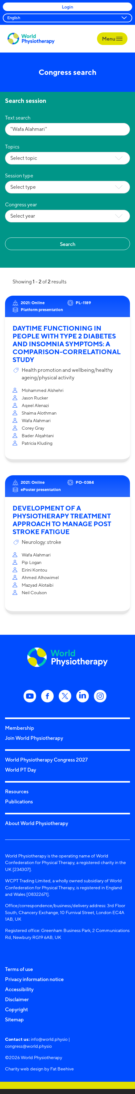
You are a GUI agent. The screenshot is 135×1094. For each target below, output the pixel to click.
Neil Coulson (34, 592)
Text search (17, 118)
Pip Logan (31, 562)
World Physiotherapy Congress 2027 (46, 759)
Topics (12, 147)
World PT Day (20, 770)
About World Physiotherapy (36, 823)
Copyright (16, 1009)
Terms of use (19, 969)
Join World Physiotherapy (34, 738)
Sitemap (14, 1019)
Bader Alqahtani (38, 435)
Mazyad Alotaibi (37, 585)
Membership (19, 728)
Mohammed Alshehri (42, 390)
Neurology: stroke (41, 542)
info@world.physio (49, 1039)
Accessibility (19, 989)
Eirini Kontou (34, 569)
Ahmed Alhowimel (40, 577)
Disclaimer (17, 999)
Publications (19, 801)
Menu (109, 39)
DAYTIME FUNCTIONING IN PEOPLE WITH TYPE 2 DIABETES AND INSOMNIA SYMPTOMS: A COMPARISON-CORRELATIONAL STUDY (67, 344)
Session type (19, 176)
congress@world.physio (28, 1046)
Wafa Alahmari (36, 420)
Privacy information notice (34, 979)
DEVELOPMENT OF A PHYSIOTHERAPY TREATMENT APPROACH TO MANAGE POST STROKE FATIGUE (62, 520)
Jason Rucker (35, 397)
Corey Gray (33, 428)
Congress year (21, 205)
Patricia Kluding (37, 443)
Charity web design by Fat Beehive (39, 1068)
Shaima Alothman (39, 413)
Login (67, 6)
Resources (17, 791)
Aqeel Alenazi (35, 405)
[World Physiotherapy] (31, 38)
